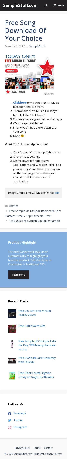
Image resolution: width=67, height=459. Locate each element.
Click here (20, 102)
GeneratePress (54, 453)
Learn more (18, 274)
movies (13, 206)
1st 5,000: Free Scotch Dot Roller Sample (34, 221)
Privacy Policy (22, 447)
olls (57, 193)
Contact (48, 447)
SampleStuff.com (20, 5)
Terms (37, 447)
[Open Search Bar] (45, 5)
